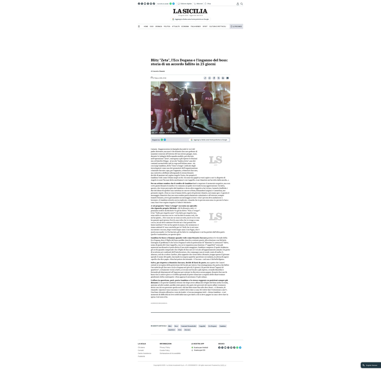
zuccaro (187, 330)
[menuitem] (146, 26)
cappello (202, 326)
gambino (223, 326)
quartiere (171, 330)
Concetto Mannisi (158, 71)
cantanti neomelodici (188, 326)
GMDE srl (223, 365)
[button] (238, 3)
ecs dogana (212, 326)
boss (176, 326)
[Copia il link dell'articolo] (205, 78)
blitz (169, 326)
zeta (179, 330)
